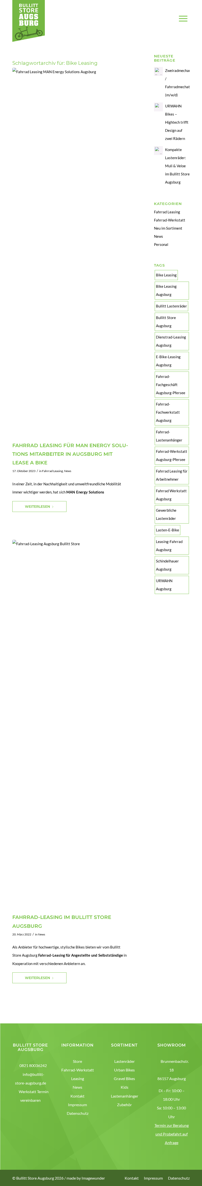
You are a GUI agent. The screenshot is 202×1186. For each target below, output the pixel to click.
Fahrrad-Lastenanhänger (169, 436)
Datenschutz (77, 1113)
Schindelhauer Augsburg (167, 565)
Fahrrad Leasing (52, 471)
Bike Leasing (166, 275)
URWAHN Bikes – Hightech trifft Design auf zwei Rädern (176, 122)
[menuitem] (183, 25)
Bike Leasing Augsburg (166, 290)
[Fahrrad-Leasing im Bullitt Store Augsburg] (77, 724)
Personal (161, 244)
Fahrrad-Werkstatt (169, 220)
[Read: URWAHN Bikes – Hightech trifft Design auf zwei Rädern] (158, 106)
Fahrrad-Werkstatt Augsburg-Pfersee (171, 455)
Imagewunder (93, 1178)
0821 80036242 (33, 1065)
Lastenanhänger (124, 1096)
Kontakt (77, 1096)
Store (77, 1061)
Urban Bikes (124, 1069)
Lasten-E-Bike (167, 530)
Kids (124, 1087)
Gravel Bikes (124, 1078)
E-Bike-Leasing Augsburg (168, 361)
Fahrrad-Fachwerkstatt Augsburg (168, 412)
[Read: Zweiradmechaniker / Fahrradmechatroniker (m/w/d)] (158, 71)
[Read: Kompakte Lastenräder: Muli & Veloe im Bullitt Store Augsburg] (158, 150)
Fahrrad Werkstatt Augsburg (171, 495)
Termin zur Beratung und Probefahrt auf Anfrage (171, 1134)
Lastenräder (124, 1061)
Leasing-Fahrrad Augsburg (169, 545)
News (67, 471)
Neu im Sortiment (168, 228)
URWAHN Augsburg (164, 584)
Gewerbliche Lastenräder (166, 514)
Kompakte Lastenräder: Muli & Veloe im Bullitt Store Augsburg (177, 165)
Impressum (77, 1104)
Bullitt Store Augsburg (166, 321)
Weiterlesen (37, 506)
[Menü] (183, 25)
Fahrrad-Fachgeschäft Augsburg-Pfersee (170, 384)
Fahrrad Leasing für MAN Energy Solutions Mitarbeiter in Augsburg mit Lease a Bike (70, 454)
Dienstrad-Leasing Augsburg (171, 341)
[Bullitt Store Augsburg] (28, 21)
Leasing (77, 1078)
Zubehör (124, 1104)
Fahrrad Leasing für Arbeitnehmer (171, 475)
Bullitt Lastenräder (171, 306)
